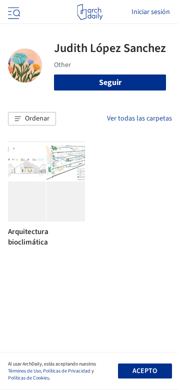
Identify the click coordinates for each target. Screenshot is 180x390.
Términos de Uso (24, 371)
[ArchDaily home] (89, 12)
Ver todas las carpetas (139, 119)
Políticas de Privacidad (66, 371)
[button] (32, 119)
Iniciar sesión (151, 12)
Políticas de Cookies (28, 378)
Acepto (144, 371)
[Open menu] (13, 12)
